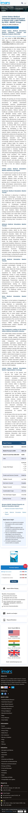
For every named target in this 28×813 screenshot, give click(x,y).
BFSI (3, 756)
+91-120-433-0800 (6, 805)
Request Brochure (11, 620)
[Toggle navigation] (25, 3)
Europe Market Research (8, 706)
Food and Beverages (7, 768)
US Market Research (7, 708)
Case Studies (5, 719)
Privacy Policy (9, 811)
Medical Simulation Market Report (14, 508)
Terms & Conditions (6, 728)
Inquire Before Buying (12, 588)
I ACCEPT (20, 811)
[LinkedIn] (2, 694)
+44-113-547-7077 (7, 797)
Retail (3, 775)
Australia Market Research (8, 699)
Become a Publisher (6, 737)
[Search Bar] (22, 3)
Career (3, 726)
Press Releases (5, 717)
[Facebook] (5, 694)
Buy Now (14, 581)
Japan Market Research (7, 704)
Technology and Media (7, 777)
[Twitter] (8, 694)
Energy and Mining (6, 766)
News (3, 741)
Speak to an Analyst (11, 613)
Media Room (5, 732)
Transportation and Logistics (8, 779)
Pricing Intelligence (6, 710)
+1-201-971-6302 (6, 790)
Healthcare (4, 770)
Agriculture (4, 752)
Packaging (4, 772)
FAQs (3, 739)
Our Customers (5, 735)
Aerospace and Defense (7, 750)
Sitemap (4, 744)
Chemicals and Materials (7, 759)
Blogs (3, 715)
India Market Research (7, 701)
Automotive (4, 754)
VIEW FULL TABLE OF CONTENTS (10, 27)
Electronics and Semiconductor (9, 763)
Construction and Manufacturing (9, 761)
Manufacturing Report (7, 713)
